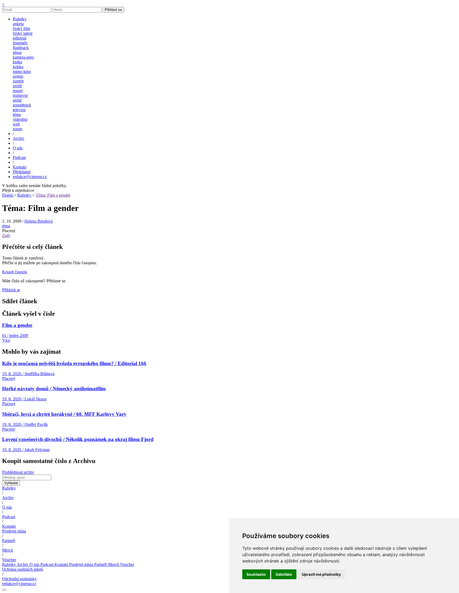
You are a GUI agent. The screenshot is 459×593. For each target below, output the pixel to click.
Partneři (8, 540)
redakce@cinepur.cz (30, 176)
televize (19, 109)
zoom (17, 129)
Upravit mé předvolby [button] (321, 574)
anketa (18, 23)
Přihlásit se (113, 10)
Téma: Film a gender (53, 195)
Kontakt (9, 526)
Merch (7, 550)
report (18, 90)
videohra (20, 119)
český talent (22, 33)
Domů (8, 195)
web (16, 124)
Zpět (6, 235)
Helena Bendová (38, 221)
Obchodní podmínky (19, 579)
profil (17, 86)
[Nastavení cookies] (4, 590)
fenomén (20, 43)
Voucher (9, 559)
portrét (18, 81)
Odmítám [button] (283, 574)
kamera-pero (23, 57)
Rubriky (24, 195)
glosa (17, 52)
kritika (18, 66)
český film (21, 28)
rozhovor (20, 95)
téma (17, 114)
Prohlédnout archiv (18, 472)
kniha (17, 62)
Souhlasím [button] (256, 574)
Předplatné (22, 172)
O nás (7, 507)
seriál (17, 100)
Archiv (8, 497)
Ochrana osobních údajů (22, 569)
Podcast (8, 516)
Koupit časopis (14, 272)
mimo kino (22, 71)
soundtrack (22, 105)
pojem (18, 76)
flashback (21, 47)
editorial (19, 38)
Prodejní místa (14, 531)
